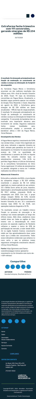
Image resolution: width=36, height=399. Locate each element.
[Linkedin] (17, 321)
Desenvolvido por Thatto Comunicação (18, 396)
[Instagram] (10, 321)
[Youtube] (23, 321)
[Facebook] (3, 321)
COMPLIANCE (14, 354)
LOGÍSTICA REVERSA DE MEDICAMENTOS (24, 376)
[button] (27, 16)
